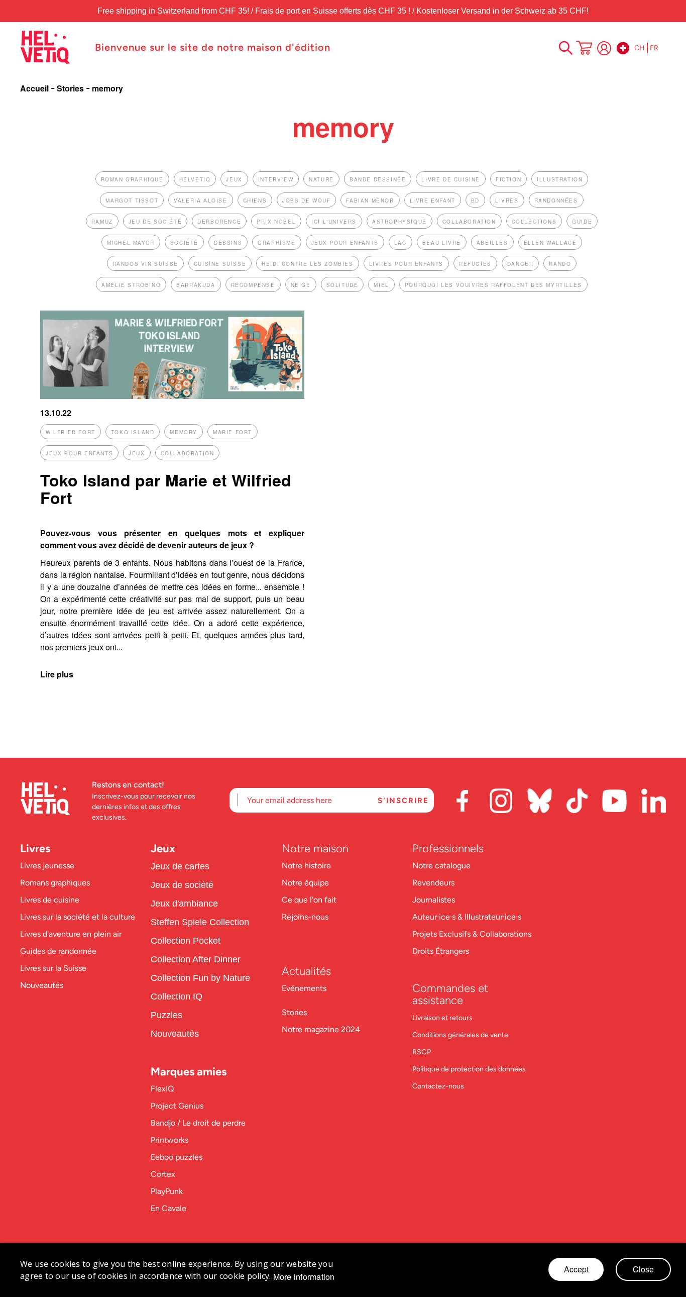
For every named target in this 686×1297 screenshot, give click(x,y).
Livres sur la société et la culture (77, 917)
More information (304, 1276)
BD (475, 200)
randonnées (556, 200)
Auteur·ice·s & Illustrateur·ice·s (466, 917)
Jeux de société (182, 885)
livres (507, 200)
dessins (228, 242)
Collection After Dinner (196, 959)
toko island (133, 432)
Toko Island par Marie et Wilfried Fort (165, 488)
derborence (219, 221)
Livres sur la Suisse (53, 968)
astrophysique (399, 221)
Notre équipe (306, 882)
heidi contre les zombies (307, 263)
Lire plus (56, 674)
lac (400, 242)
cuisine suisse (220, 263)
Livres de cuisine (49, 900)
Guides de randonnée (58, 951)
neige (301, 284)
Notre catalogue (441, 865)
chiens (255, 200)
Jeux (163, 848)
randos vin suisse (145, 263)
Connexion (604, 48)
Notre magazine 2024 (321, 1029)
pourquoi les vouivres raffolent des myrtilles (493, 284)
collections (534, 221)
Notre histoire (307, 865)
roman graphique (132, 179)
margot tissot (131, 200)
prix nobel (276, 221)
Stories (71, 88)
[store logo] (52, 47)
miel (381, 284)
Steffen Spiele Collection (200, 922)
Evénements (304, 988)
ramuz (102, 221)
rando (560, 263)
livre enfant (432, 200)
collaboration (469, 221)
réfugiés (475, 263)
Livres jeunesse (47, 865)
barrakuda (195, 284)
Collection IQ (176, 996)
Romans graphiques (55, 882)
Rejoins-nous (305, 917)
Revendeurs (433, 882)
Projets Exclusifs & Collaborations (471, 934)
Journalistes (433, 900)
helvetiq (195, 179)
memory (183, 432)
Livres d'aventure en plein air (71, 934)
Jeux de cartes (180, 866)
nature (321, 179)
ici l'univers (334, 221)
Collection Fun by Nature (200, 978)
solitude (342, 284)
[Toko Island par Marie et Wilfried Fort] (172, 396)
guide (582, 221)
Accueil (35, 88)
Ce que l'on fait (310, 900)
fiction (508, 179)
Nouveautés (41, 985)
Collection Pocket (185, 941)
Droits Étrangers (440, 951)
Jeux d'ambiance (184, 904)
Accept (576, 1269)
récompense (253, 284)
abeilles (492, 242)
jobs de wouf (306, 200)
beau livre (441, 242)
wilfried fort (70, 432)
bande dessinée (378, 179)
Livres (35, 848)
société (184, 242)
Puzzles (166, 1015)
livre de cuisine (450, 179)
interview (275, 179)
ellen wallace (550, 242)
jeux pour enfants (345, 242)
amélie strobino (131, 284)
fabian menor (370, 200)
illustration (560, 179)
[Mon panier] (584, 49)
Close (643, 1269)
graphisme (276, 242)
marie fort (232, 432)
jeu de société (155, 221)
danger (520, 263)
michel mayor (131, 242)
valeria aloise (200, 200)
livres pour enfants (406, 263)
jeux (234, 179)
